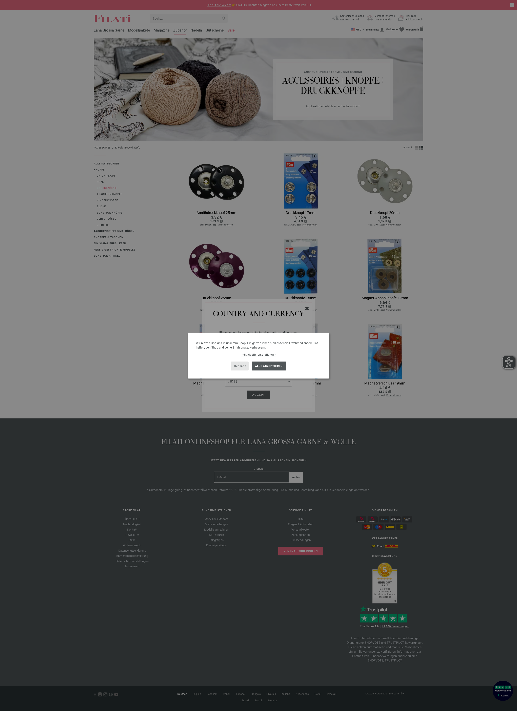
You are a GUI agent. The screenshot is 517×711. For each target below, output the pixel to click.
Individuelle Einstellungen (258, 354)
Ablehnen (239, 366)
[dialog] (258, 355)
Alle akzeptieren (269, 366)
